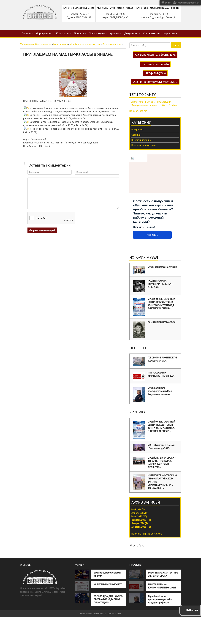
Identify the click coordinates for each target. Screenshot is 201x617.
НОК (163, 105)
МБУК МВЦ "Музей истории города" (115, 8)
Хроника (115, 33)
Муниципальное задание (144, 105)
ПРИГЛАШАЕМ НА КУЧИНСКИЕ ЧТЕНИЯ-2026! (161, 374)
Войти (167, 2)
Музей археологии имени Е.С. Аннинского (157, 8)
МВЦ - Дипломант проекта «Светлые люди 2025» (161, 447)
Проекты (79, 33)
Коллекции (62, 33)
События (136, 135)
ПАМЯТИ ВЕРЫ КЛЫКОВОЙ (161, 322)
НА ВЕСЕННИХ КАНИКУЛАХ (108, 584)
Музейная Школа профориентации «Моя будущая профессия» (160, 391)
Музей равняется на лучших (162, 267)
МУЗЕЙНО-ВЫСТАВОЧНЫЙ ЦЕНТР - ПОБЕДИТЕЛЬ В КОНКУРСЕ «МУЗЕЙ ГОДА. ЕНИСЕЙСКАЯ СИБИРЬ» (161, 304)
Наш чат (193, 610)
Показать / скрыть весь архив (146, 533)
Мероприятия (43, 33)
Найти (176, 45)
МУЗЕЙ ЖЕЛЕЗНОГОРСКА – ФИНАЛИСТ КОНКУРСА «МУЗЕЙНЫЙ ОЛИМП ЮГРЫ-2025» (162, 463)
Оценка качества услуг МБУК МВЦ (155, 81)
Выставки (150, 102)
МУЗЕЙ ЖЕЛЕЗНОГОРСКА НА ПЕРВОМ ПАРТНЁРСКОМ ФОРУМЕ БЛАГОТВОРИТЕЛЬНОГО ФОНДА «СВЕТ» (163, 481)
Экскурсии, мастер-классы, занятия (107, 574)
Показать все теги (138, 111)
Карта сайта (170, 33)
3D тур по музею (155, 73)
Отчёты (173, 105)
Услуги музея (97, 33)
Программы (137, 129)
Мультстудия (164, 102)
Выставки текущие (141, 140)
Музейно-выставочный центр (78, 8)
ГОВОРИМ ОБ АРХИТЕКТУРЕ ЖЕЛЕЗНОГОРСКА (162, 359)
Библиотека (137, 102)
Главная (26, 33)
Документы (131, 33)
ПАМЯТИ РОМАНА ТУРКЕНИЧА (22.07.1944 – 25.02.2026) (161, 284)
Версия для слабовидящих (157, 54)
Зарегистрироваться (188, 2)
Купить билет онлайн (155, 64)
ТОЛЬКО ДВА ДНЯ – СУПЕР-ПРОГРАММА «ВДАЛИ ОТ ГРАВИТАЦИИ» (108, 599)
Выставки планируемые (143, 145)
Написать (152, 234)
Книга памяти (151, 33)
